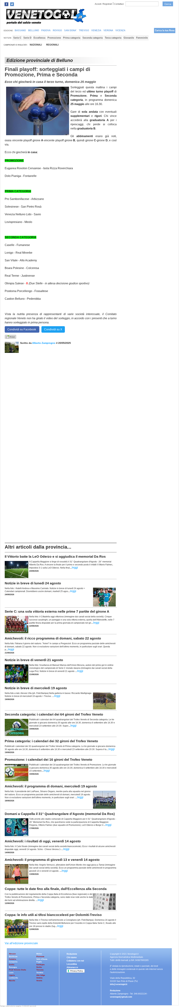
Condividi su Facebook (22, 329)
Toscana (40, 970)
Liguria (12, 975)
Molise (39, 954)
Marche (12, 981)
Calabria (12, 959)
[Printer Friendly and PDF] (10, 336)
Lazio (11, 973)
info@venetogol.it (118, 984)
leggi (75, 567)
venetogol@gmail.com (121, 997)
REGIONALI (52, 44)
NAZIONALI (36, 44)
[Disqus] (61, 396)
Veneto (39, 981)
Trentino (39, 973)
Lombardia (13, 978)
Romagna (13, 967)
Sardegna (40, 964)
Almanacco (72, 967)
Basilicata (13, 956)
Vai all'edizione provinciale (21, 943)
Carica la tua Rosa (164, 30)
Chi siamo (72, 957)
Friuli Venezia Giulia (17, 970)
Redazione (72, 954)
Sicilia (39, 967)
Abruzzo (12, 954)
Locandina (72, 964)
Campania (13, 962)
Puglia (39, 962)
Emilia (11, 964)
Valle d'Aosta (41, 959)
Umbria (39, 978)
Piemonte (40, 956)
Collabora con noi (75, 961)
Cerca (167, 4)
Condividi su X (53, 329)
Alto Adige (40, 975)
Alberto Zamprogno (43, 343)
